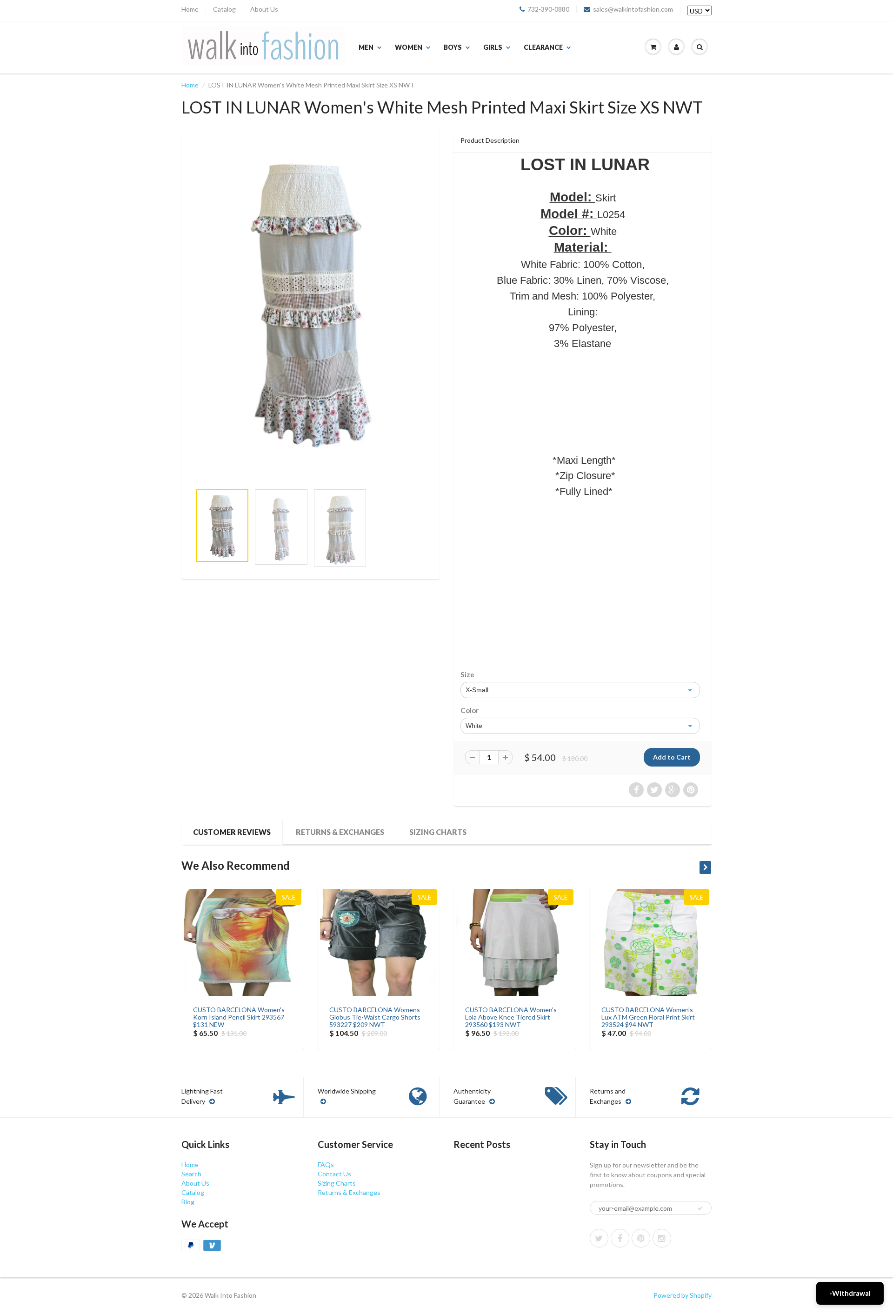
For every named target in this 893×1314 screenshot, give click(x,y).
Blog (187, 1202)
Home (190, 9)
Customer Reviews (232, 831)
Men (366, 47)
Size (467, 674)
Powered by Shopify (682, 1295)
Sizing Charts (437, 831)
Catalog (224, 9)
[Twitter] (599, 1238)
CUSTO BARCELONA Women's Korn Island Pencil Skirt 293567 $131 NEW (239, 1017)
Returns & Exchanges (340, 831)
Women (408, 47)
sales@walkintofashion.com (633, 9)
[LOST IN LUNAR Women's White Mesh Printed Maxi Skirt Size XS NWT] (310, 301)
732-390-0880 (548, 9)
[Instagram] (662, 1238)
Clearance (543, 47)
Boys (453, 47)
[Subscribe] (700, 1208)
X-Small (477, 690)
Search (191, 1174)
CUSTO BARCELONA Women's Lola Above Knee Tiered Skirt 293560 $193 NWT (511, 1017)
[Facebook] (620, 1238)
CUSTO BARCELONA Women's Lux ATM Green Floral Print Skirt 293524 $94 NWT (648, 1017)
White (474, 725)
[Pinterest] (641, 1238)
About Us (264, 9)
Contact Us (334, 1174)
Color (469, 710)
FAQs (326, 1164)
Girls (492, 47)
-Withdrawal (850, 1293)
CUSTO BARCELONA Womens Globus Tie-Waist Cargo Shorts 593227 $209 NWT (374, 1017)
